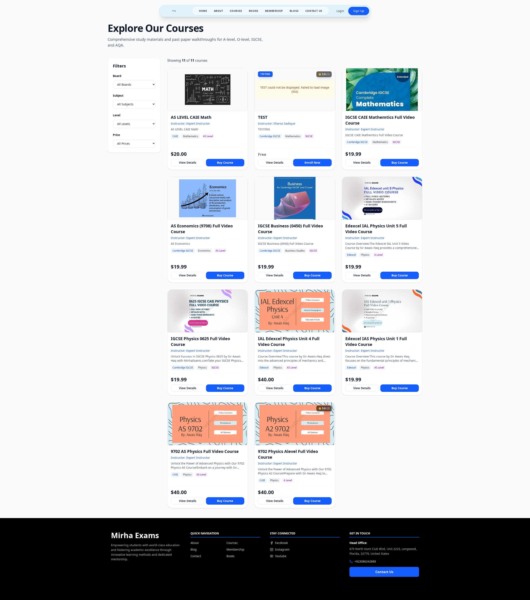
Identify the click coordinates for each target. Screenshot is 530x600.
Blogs (294, 11)
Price (116, 135)
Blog (193, 549)
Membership (274, 11)
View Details (187, 162)
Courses (236, 11)
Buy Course (225, 162)
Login (340, 11)
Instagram (282, 549)
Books (253, 11)
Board (117, 76)
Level (116, 115)
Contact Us (313, 11)
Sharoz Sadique (284, 123)
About (218, 11)
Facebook (281, 543)
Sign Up (358, 11)
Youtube (280, 556)
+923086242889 (365, 561)
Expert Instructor (198, 123)
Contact (195, 556)
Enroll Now (312, 162)
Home (203, 11)
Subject (118, 95)
